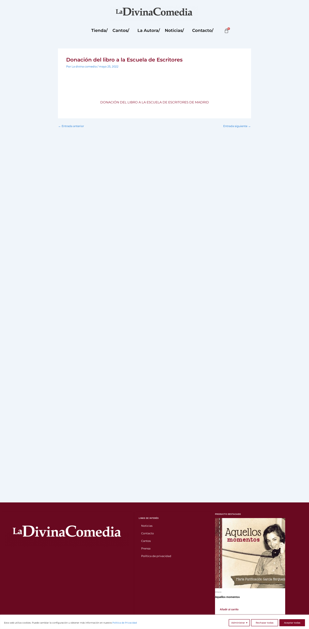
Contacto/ (202, 30)
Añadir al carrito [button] (229, 609)
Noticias (146, 525)
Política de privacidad (156, 556)
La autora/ (148, 30)
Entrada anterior (71, 126)
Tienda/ (99, 30)
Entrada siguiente (237, 126)
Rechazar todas (264, 622)
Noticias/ (174, 30)
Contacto (147, 533)
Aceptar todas (292, 622)
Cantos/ (120, 30)
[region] (154, 622)
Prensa (145, 548)
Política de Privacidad (124, 622)
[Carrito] (226, 31)
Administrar (238, 622)
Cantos (146, 541)
